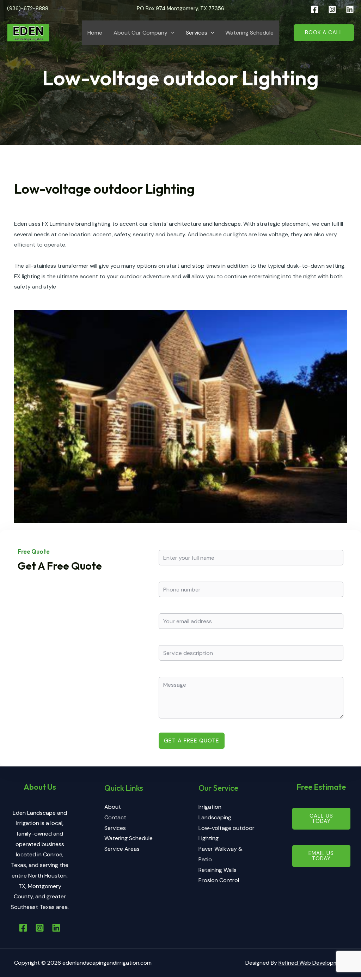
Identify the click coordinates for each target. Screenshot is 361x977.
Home (94, 32)
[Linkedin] (350, 9)
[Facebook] (315, 9)
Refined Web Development (313, 962)
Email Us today (321, 856)
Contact (115, 817)
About (112, 807)
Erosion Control (218, 880)
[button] (171, 32)
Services (196, 32)
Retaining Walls (217, 870)
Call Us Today (321, 818)
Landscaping (214, 817)
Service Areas (122, 848)
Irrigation (209, 807)
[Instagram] (332, 9)
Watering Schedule (249, 32)
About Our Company (140, 32)
